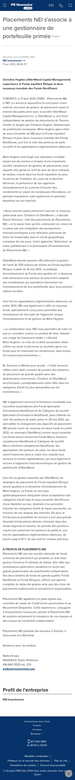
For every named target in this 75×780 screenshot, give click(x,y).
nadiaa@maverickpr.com (19, 669)
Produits (37, 725)
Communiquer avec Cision (37, 721)
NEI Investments (13, 699)
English (56, 36)
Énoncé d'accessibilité (53, 765)
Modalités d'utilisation (37, 756)
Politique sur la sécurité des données (29, 761)
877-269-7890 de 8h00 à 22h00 (37, 743)
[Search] (70, 5)
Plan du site (60, 761)
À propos (37, 729)
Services (36, 734)
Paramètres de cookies (23, 765)
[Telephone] (61, 5)
